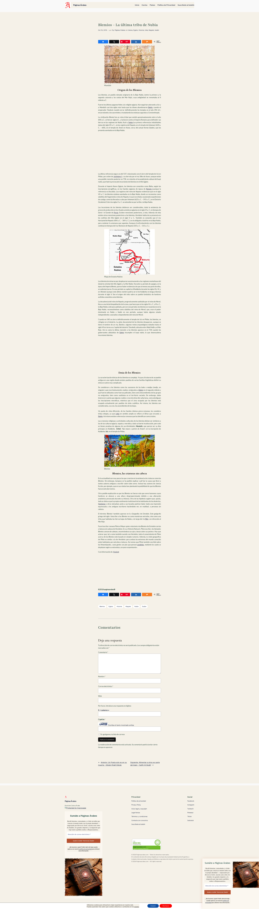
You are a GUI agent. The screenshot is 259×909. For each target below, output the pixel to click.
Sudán (157, 30)
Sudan (144, 606)
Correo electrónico (105, 686)
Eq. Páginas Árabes (118, 30)
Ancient (116, 552)
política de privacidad (86, 849)
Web (100, 696)
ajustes (136, 907)
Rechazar (166, 906)
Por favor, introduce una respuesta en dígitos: (114, 706)
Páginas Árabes (79, 5)
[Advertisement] (129, 150)
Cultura (130, 30)
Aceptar (153, 906)
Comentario (103, 652)
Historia (141, 30)
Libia (146, 30)
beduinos (102, 504)
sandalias (140, 545)
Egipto (135, 30)
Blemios (102, 606)
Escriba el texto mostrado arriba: (121, 725)
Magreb (151, 30)
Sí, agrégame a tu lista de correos (112, 734)
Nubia (136, 606)
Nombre (101, 676)
